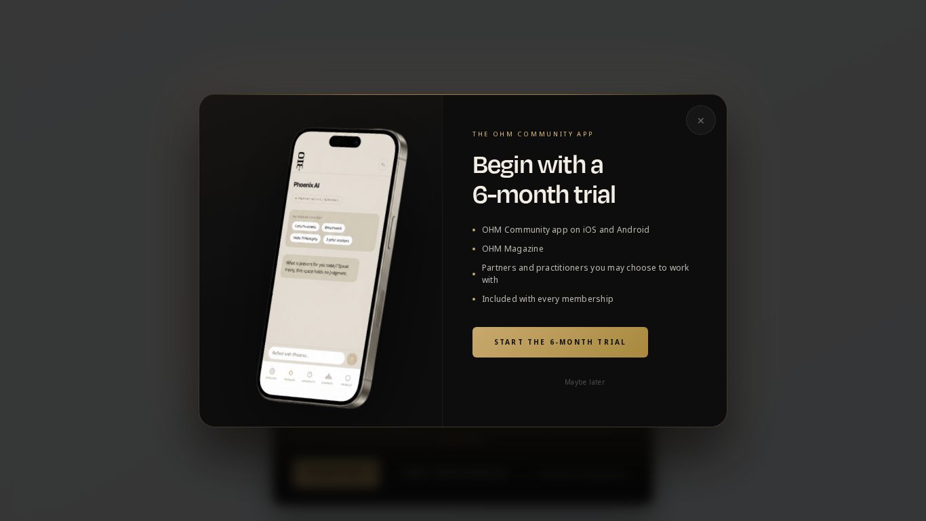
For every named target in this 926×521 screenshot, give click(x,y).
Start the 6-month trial (560, 342)
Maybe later (585, 382)
